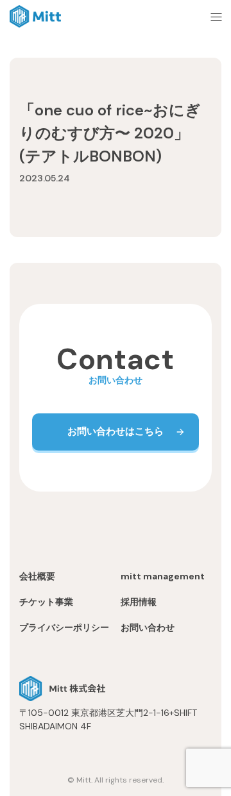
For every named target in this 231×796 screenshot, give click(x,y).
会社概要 (37, 576)
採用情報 (139, 602)
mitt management (163, 576)
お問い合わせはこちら (115, 431)
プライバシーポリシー (64, 627)
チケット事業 (46, 602)
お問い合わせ (148, 627)
